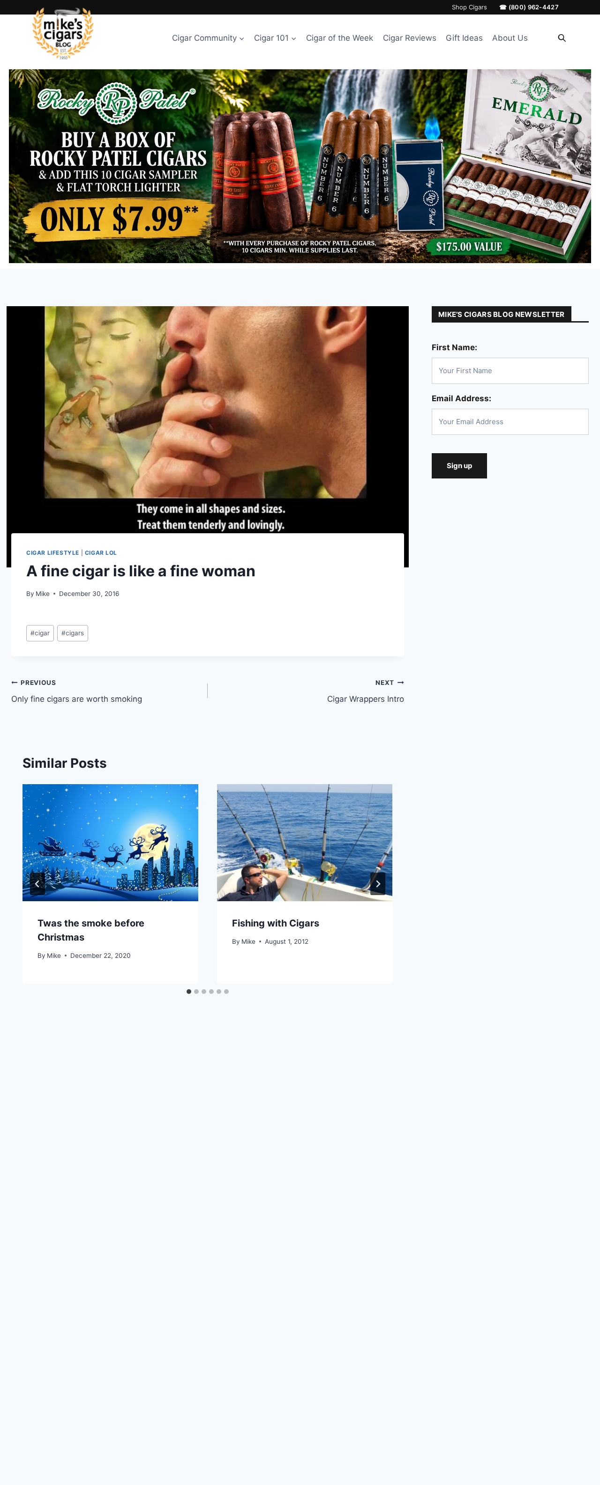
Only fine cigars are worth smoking (76, 691)
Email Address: (461, 398)
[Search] (562, 38)
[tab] (189, 991)
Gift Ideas (464, 38)
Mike (43, 593)
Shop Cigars (469, 7)
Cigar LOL (101, 552)
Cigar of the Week (339, 38)
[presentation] (110, 842)
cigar (40, 633)
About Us (510, 38)
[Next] (377, 884)
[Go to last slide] (37, 884)
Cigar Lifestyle (52, 552)
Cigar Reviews (409, 38)
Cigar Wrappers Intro (365, 691)
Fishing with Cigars (275, 923)
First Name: (454, 347)
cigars (72, 633)
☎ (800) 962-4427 (529, 7)
